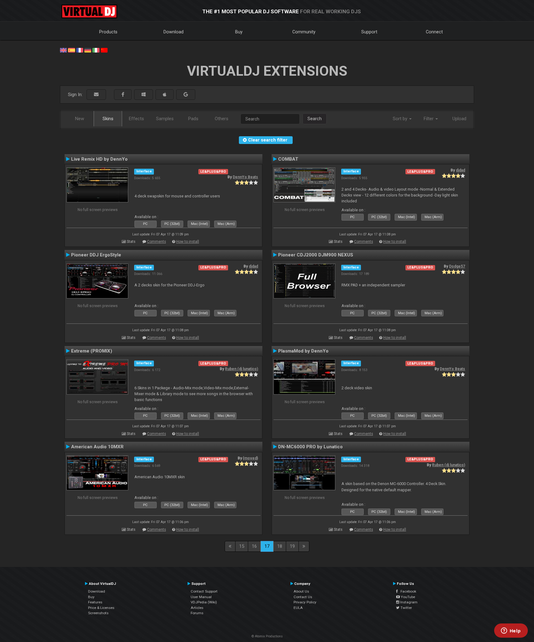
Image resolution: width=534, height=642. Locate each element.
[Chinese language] (104, 50)
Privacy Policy (305, 602)
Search (314, 118)
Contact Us (303, 597)
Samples (165, 118)
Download (173, 31)
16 (254, 546)
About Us (301, 591)
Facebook (407, 591)
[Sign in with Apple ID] (164, 94)
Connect (434, 31)
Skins (108, 118)
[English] (63, 50)
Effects (136, 118)
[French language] (79, 50)
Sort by (401, 118)
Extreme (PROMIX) (91, 351)
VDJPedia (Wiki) (204, 602)
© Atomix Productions (267, 636)
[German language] (87, 50)
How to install (187, 241)
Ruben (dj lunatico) (241, 369)
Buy (239, 31)
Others (221, 118)
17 (267, 546)
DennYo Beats (245, 177)
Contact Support (204, 591)
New (79, 118)
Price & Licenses (101, 608)
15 (241, 546)
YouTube (407, 597)
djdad (460, 170)
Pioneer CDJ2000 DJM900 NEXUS (315, 255)
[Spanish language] (71, 50)
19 (292, 546)
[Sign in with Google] (185, 94)
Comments (156, 241)
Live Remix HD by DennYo (99, 159)
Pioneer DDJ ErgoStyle (96, 255)
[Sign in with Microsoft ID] (143, 94)
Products (108, 31)
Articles (197, 608)
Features (95, 602)
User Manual (201, 597)
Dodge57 (457, 266)
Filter (429, 118)
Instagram (408, 602)
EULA (298, 608)
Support (369, 31)
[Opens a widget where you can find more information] (511, 631)
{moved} (250, 458)
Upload (459, 118)
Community (304, 31)
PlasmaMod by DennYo (303, 351)
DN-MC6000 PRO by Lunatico (310, 447)
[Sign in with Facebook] (123, 94)
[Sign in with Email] (96, 94)
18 (279, 546)
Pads (193, 118)
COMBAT (288, 159)
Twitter (406, 608)
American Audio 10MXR (97, 447)
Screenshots (98, 613)
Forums (197, 613)
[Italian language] (95, 50)
